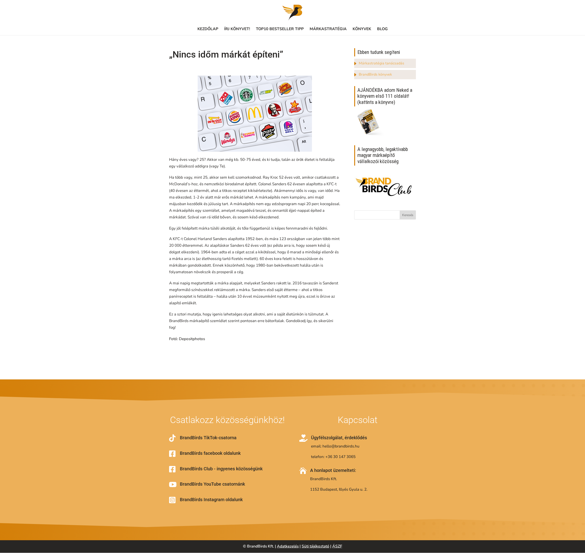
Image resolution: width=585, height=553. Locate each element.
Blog (382, 29)
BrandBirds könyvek (375, 74)
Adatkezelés (288, 546)
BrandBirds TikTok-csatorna (208, 437)
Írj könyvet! (237, 29)
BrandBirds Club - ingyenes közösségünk (221, 468)
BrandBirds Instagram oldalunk (211, 499)
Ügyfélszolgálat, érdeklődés (339, 437)
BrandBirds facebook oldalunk (210, 453)
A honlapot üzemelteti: (333, 470)
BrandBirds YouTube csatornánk (212, 484)
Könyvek (362, 29)
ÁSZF (337, 546)
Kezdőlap (207, 29)
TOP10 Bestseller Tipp (280, 29)
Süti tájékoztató (315, 546)
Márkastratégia (328, 29)
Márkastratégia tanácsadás (381, 63)
